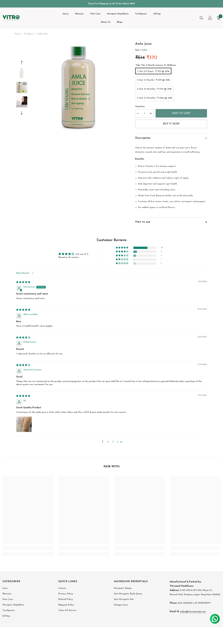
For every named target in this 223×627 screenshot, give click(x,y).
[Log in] (210, 18)
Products (28, 34)
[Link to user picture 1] (24, 424)
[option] (79, 88)
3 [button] (113, 442)
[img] (23, 282)
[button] (21, 62)
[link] (27, 548)
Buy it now (171, 124)
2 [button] (107, 442)
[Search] (201, 18)
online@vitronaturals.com (193, 611)
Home (17, 34)
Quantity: (140, 106)
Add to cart (181, 113)
